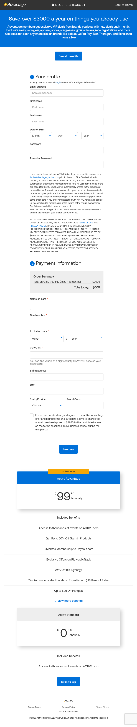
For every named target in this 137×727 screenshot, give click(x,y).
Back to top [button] (68, 681)
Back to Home (124, 4)
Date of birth (37, 129)
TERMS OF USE (85, 222)
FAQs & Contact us (68, 711)
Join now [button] (68, 449)
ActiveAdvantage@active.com (44, 177)
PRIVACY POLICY (38, 226)
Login (57, 82)
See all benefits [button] (68, 56)
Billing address (38, 370)
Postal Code (73, 399)
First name (36, 101)
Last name (36, 115)
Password (35, 144)
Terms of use (102, 707)
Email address (38, 86)
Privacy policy (68, 707)
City (32, 384)
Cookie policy (34, 707)
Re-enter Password (41, 158)
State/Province (38, 399)
